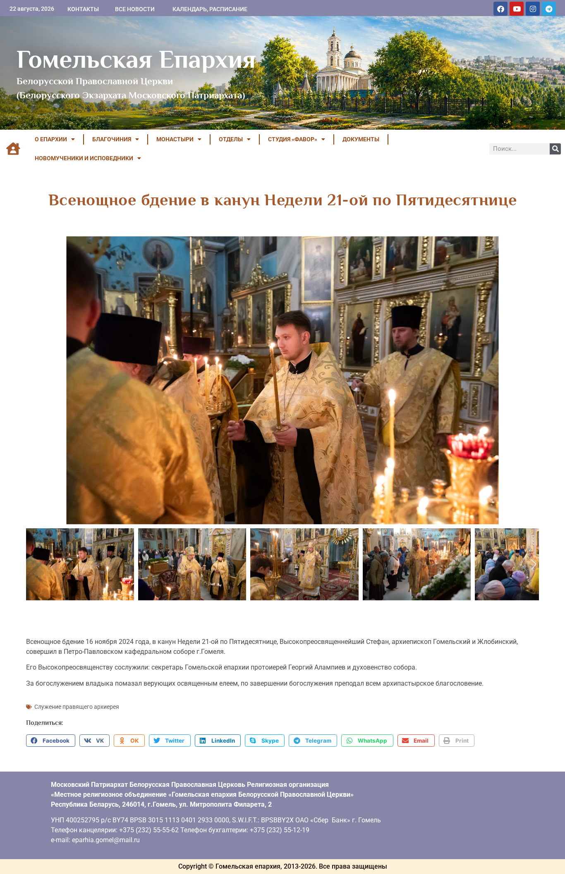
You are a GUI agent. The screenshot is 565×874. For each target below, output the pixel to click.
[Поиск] (555, 148)
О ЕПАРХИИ (51, 139)
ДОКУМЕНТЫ (360, 139)
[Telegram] (549, 9)
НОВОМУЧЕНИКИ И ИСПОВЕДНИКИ (84, 158)
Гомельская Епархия (136, 59)
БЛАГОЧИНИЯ (111, 139)
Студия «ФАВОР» (292, 139)
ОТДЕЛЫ (231, 139)
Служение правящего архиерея (76, 706)
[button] (50, 740)
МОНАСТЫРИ (175, 139)
